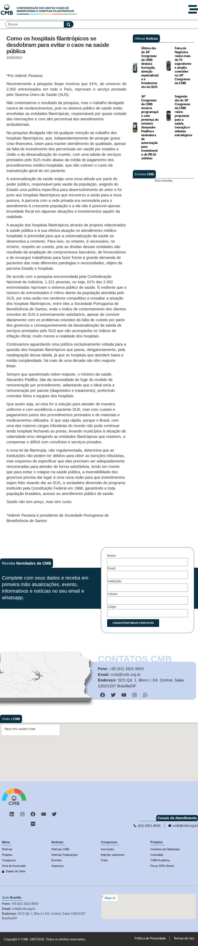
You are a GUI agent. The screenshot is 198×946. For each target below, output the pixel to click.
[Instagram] (22, 814)
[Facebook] (33, 814)
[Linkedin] (12, 814)
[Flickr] (33, 824)
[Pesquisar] (68, 24)
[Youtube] (44, 814)
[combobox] (34, 24)
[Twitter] (54, 814)
